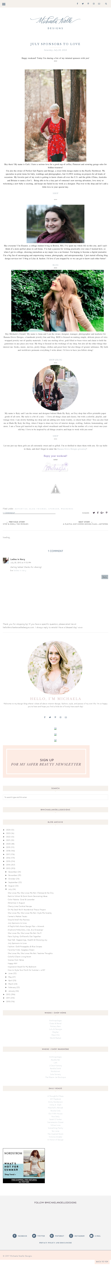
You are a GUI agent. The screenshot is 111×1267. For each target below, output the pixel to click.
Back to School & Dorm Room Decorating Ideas (28, 896)
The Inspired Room (55, 1134)
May (10, 977)
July (10, 889)
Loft (55, 1062)
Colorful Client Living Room (19, 956)
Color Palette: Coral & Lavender (21, 899)
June (10, 973)
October (12, 879)
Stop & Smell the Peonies (19, 919)
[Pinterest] (87, 3)
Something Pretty (55, 1128)
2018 (8, 851)
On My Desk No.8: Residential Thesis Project (27, 909)
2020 (8, 844)
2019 (8, 847)
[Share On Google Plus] (102, 513)
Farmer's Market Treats (17, 916)
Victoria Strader (55, 1137)
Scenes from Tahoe (16, 960)
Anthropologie (55, 1020)
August (11, 886)
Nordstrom (55, 1071)
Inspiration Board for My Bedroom (22, 967)
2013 (8, 868)
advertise (21, 509)
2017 (8, 854)
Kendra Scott (55, 1068)
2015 (8, 861)
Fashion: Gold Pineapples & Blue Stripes (25, 946)
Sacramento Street (55, 1122)
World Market (55, 1038)
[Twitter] (82, 3)
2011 (8, 998)
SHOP (55, 193)
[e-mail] (98, 3)
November (12, 875)
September (13, 882)
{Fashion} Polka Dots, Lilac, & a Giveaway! (25, 930)
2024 (8, 830)
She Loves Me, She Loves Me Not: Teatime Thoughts (30, 953)
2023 (8, 833)
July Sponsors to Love (17, 923)
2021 (8, 840)
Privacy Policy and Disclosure (55, 1243)
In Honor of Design (56, 1139)
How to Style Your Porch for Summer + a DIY (26, 970)
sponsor (53, 509)
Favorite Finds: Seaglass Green (21, 950)
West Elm (55, 1035)
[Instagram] (93, 3)
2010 (8, 1001)
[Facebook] (76, 3)
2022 (8, 837)
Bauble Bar (55, 1060)
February (12, 987)
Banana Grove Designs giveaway (71, 448)
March (11, 984)
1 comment (9, 513)
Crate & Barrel (56, 1023)
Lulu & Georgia (55, 1029)
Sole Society (55, 1074)
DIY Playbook (55, 1099)
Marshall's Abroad (55, 1107)
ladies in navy (20, 570)
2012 (8, 994)
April (10, 980)
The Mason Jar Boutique (55, 1077)
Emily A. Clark (55, 1105)
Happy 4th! (12, 963)
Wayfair (55, 1032)
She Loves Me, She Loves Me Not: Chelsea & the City (30, 893)
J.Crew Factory (55, 1065)
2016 (8, 858)
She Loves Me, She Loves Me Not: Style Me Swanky (30, 913)
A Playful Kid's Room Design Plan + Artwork (26, 926)
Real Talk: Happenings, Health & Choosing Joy (27, 940)
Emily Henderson (55, 1102)
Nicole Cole (56, 1110)
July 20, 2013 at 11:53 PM (20, 562)
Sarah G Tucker (55, 1119)
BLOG (55, 265)
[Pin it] (107, 513)
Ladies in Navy (17, 559)
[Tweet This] (94, 513)
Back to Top (102, 1262)
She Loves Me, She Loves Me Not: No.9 (24, 933)
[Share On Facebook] (98, 513)
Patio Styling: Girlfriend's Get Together (24, 936)
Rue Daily (56, 1116)
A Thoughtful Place (56, 1096)
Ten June (55, 1131)
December (12, 872)
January (11, 991)
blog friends (38, 509)
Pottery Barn (55, 1026)
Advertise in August (16, 903)
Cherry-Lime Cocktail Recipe (20, 906)
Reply (105, 577)
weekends (67, 509)
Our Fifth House (56, 1113)
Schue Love (55, 1125)
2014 (8, 865)
